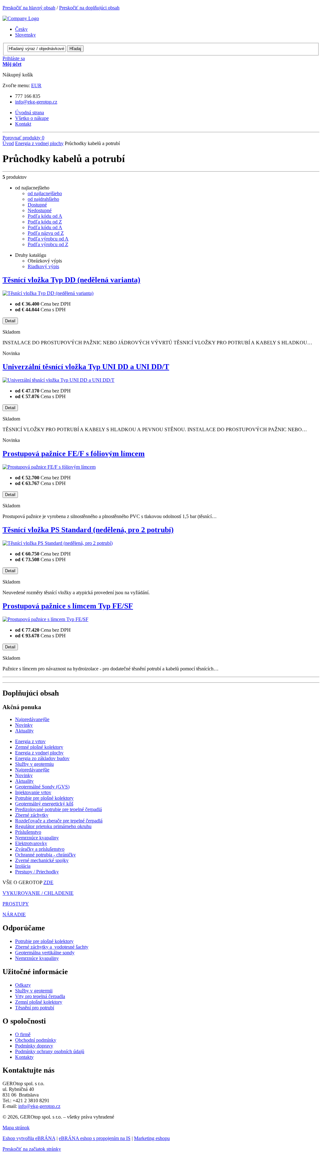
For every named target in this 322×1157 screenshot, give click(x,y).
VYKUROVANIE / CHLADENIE (38, 893)
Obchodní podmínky (35, 1040)
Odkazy (23, 985)
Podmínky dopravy (34, 1045)
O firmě (23, 1034)
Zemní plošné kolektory (38, 1002)
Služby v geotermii (34, 990)
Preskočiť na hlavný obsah (29, 7)
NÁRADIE (14, 914)
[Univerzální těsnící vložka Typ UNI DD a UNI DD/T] (58, 380)
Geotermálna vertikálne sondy (45, 952)
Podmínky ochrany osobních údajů (49, 1051)
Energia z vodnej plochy (39, 143)
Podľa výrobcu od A (48, 238)
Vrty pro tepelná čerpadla (40, 996)
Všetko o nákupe (32, 118)
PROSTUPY (16, 903)
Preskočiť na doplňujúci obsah (89, 7)
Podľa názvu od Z (46, 233)
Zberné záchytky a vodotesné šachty (51, 947)
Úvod (8, 143)
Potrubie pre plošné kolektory (44, 941)
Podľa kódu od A (45, 216)
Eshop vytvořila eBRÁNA (29, 1138)
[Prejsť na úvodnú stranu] (21, 18)
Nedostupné (40, 210)
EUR (36, 85)
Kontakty (24, 1057)
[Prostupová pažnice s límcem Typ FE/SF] (45, 619)
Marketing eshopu (152, 1138)
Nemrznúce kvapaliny (37, 958)
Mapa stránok (16, 1127)
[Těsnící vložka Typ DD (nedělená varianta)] (48, 293)
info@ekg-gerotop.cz (36, 101)
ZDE (48, 882)
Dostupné (37, 204)
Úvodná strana (29, 112)
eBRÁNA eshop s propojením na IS (94, 1138)
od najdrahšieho (43, 199)
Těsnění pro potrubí (34, 1007)
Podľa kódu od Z (45, 221)
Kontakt (23, 124)
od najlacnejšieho (45, 193)
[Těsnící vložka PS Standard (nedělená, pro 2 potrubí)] (58, 543)
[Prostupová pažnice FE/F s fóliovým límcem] (49, 467)
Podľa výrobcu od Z (48, 244)
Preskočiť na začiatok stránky (32, 1149)
